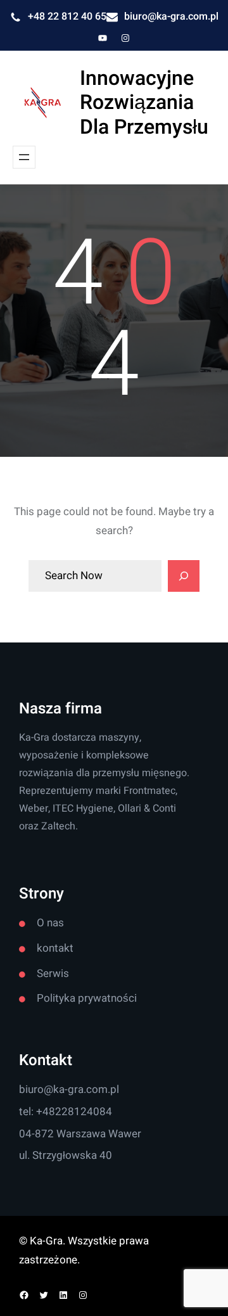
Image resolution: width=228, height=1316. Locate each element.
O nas (50, 923)
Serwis (53, 973)
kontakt (55, 948)
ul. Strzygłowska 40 (65, 1155)
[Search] (184, 576)
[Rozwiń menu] (24, 157)
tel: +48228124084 (65, 1112)
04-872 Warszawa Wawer (80, 1134)
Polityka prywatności (87, 998)
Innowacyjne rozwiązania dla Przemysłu (144, 102)
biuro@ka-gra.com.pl (171, 16)
